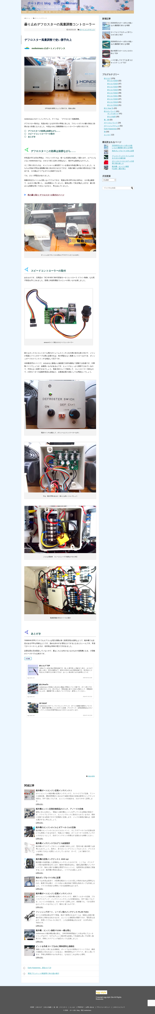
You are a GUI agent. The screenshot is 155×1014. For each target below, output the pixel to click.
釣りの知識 (40, 12)
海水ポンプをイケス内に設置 (48, 878)
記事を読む (39, 804)
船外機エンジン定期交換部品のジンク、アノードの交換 (59, 809)
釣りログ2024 (112, 87)
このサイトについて (113, 12)
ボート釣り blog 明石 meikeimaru (50, 3)
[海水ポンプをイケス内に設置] (29, 882)
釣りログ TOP (44, 666)
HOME (24, 12)
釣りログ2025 (112, 84)
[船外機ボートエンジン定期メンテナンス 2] (29, 898)
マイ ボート (56, 12)
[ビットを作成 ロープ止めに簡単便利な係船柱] (29, 950)
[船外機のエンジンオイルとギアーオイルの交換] (29, 831)
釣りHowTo (43, 684)
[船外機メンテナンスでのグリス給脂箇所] (29, 847)
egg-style (91, 776)
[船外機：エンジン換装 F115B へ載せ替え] (29, 934)
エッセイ (65, 12)
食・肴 (48, 12)
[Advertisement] (60, 748)
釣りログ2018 (112, 105)
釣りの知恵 (111, 117)
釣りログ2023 (112, 90)
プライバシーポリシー (97, 12)
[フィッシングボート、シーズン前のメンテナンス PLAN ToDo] (29, 916)
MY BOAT (43, 703)
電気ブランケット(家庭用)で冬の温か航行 (43, 973)
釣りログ (32, 12)
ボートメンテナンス (87, 30)
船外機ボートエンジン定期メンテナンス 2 (54, 893)
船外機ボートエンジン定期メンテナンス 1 (54, 790)
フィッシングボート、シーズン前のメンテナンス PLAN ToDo (62, 912)
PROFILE (73, 12)
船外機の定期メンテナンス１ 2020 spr (52, 859)
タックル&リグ (113, 113)
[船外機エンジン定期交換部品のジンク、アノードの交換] (29, 813)
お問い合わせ (83, 12)
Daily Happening (110, 129)
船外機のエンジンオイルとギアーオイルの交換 (56, 827)
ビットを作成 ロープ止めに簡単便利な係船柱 (55, 946)
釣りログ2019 (112, 102)
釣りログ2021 (112, 96)
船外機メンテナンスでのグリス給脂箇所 (53, 843)
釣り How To (108, 108)
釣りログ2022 (112, 93)
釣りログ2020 (112, 99)
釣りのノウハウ (110, 111)
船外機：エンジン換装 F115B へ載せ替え (53, 930)
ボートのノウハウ (110, 123)
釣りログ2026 (112, 81)
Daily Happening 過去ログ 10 (39, 968)
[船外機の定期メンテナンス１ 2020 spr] (29, 863)
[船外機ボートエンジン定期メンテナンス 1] (29, 795)
